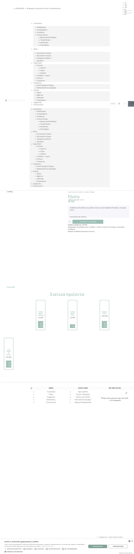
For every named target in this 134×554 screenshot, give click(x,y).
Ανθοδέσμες (41, 27)
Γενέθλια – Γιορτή (43, 75)
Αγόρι (42, 70)
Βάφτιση (40, 95)
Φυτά (35, 49)
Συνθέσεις (41, 32)
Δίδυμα (43, 73)
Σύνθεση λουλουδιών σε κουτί (84, 231)
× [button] (132, 541)
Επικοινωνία (38, 105)
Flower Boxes (45, 40)
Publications (41, 181)
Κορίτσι (43, 68)
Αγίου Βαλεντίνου (83, 227)
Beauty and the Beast (48, 37)
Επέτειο (40, 78)
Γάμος (39, 92)
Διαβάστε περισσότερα (47, 546)
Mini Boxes (44, 42)
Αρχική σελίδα (72, 192)
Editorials (40, 97)
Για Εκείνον (41, 80)
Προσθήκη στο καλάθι (88, 222)
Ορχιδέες (40, 61)
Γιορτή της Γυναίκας (109, 227)
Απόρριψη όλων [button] (118, 546)
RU (126, 7)
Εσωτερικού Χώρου (44, 53)
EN (126, 5)
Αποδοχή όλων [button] (98, 546)
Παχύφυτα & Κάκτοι (44, 58)
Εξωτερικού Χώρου (44, 55)
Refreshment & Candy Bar (46, 88)
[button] (69, 107)
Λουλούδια (38, 23)
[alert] (67, 546)
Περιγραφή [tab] (10, 287)
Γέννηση (40, 65)
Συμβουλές (37, 184)
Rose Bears (44, 45)
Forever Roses (42, 35)
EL (126, 3)
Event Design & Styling (45, 85)
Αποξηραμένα (42, 30)
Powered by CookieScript (126, 553)
